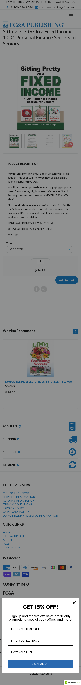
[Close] (74, 602)
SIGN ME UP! (40, 664)
